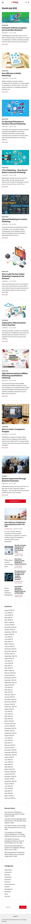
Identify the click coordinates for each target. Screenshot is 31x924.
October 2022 (9, 704)
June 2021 (8, 740)
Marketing (5, 70)
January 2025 (9, 646)
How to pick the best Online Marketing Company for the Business (13, 276)
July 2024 (8, 661)
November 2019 (9, 776)
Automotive (8, 872)
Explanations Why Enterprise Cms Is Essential (14, 324)
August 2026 (8, 610)
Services (7, 896)
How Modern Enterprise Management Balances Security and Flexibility (20, 590)
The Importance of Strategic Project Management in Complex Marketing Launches (15, 834)
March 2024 (8, 670)
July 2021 (7, 738)
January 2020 (9, 774)
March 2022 (8, 721)
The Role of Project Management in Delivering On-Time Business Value (20, 549)
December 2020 (9, 750)
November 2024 (9, 651)
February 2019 (9, 798)
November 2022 (9, 702)
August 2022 (8, 709)
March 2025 (8, 644)
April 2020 (8, 767)
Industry (7, 886)
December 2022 (9, 699)
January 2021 (9, 747)
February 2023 (9, 694)
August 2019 (8, 783)
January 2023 (9, 697)
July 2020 (8, 759)
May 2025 (8, 641)
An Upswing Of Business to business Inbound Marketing (13, 123)
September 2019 (10, 781)
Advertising (8, 870)
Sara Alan (9, 528)
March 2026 (8, 622)
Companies (5, 426)
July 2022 (8, 711)
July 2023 (8, 687)
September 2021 (10, 733)
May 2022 (8, 716)
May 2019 (7, 791)
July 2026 (8, 613)
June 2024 (8, 663)
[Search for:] (11, 907)
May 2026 (8, 617)
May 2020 (8, 764)
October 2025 (9, 629)
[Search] (28, 2)
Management (9, 889)
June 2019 (8, 788)
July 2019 (7, 786)
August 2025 (8, 634)
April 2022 (8, 719)
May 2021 (7, 743)
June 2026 (8, 615)
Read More (5, 44)
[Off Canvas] (3, 2)
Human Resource (10, 884)
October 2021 (9, 731)
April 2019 (8, 793)
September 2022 (10, 706)
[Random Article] (26, 2)
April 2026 (8, 620)
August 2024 (8, 658)
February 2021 (9, 745)
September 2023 (10, 682)
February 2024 (9, 673)
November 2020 (9, 752)
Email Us (15, 916)
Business (4, 476)
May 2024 (8, 666)
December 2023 (9, 678)
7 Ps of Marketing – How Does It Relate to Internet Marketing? (14, 171)
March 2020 (8, 769)
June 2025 (8, 639)
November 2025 (9, 627)
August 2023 (8, 685)
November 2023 (9, 680)
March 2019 (8, 796)
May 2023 (8, 690)
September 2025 (10, 632)
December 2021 (9, 728)
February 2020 (9, 771)
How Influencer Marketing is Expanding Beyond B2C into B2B (15, 524)
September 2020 (10, 755)
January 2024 (9, 675)
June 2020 (8, 762)
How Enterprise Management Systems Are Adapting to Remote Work (15, 847)
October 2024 (9, 653)
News (6, 894)
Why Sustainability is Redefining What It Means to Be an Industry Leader (14, 854)
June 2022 (8, 714)
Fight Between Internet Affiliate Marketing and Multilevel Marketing (15, 375)
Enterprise (5, 25)
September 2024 (10, 656)
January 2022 (9, 726)
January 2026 (9, 625)
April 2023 (8, 692)
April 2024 (8, 668)
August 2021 (8, 735)
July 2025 (8, 637)
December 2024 (10, 649)
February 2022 (9, 723)
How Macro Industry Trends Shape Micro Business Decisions (20, 561)
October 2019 (9, 779)
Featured (7, 882)
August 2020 (8, 757)
